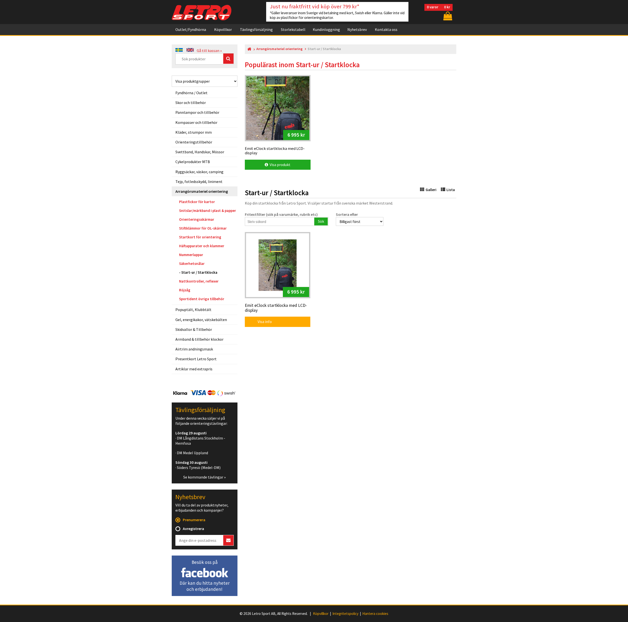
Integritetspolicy (345, 613)
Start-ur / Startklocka (199, 272)
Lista (450, 189)
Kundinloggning (326, 29)
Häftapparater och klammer (201, 246)
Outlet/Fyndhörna (190, 29)
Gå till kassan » (209, 50)
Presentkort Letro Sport (196, 358)
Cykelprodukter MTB (192, 161)
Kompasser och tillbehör (196, 122)
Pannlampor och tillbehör (197, 112)
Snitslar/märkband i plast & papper (207, 210)
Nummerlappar (191, 254)
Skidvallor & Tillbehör (193, 329)
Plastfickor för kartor (197, 201)
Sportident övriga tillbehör (201, 299)
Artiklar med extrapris (193, 368)
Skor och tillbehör (190, 102)
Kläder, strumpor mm (193, 132)
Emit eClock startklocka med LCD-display (276, 308)
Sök (321, 221)
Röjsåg (184, 290)
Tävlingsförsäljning (256, 29)
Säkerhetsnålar (192, 263)
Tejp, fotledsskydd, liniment (198, 181)
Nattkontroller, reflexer (199, 281)
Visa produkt (279, 164)
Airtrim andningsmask (194, 349)
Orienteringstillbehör (193, 142)
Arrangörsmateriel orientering (201, 191)
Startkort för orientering (200, 237)
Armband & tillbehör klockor (199, 339)
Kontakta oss (386, 29)
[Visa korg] (447, 15)
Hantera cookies (375, 613)
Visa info (261, 321)
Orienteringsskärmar (196, 219)
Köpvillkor (223, 29)
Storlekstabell (293, 29)
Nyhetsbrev (357, 29)
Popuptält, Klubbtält (193, 309)
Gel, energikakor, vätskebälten (201, 319)
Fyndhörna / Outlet (191, 92)
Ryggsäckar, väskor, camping (199, 171)
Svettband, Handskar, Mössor (199, 151)
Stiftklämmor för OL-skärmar (203, 228)
